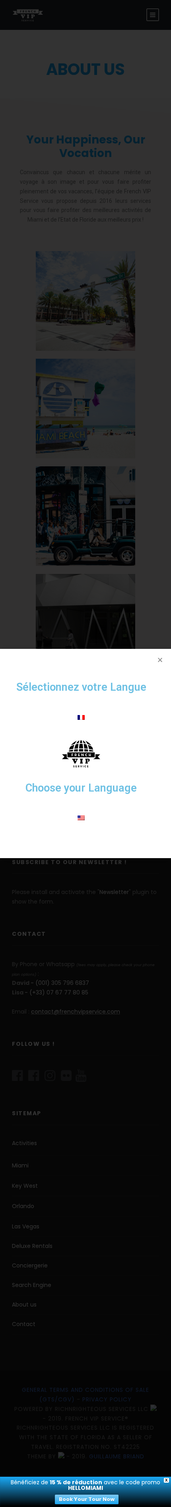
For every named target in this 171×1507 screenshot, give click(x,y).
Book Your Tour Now (87, 1499)
